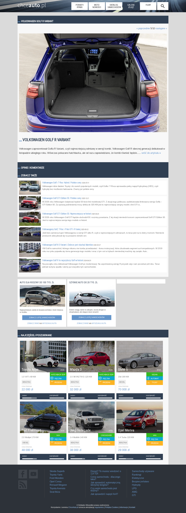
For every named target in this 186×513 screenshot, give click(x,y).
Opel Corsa (55, 481)
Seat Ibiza (55, 492)
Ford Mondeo (57, 478)
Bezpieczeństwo (140, 481)
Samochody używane (143, 471)
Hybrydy (136, 485)
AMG (134, 492)
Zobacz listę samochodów (42, 318)
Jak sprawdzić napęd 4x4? (104, 494)
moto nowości (97, 6)
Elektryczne (138, 478)
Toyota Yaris (56, 474)
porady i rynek (80, 6)
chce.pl (32, 3)
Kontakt (132, 507)
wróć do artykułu (151, 153)
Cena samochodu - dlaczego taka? (105, 478)
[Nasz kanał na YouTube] (33, 478)
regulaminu (99, 507)
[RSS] (23, 489)
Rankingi (136, 474)
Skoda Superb (57, 471)
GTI (134, 495)
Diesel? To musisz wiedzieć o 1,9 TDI (106, 472)
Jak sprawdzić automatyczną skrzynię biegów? (105, 483)
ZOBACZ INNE (33, 323)
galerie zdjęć (131, 6)
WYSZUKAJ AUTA (49, 323)
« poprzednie (143, 28)
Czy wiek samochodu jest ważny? (104, 489)
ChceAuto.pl (73, 507)
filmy (148, 5)
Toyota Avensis (57, 488)
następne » (161, 28)
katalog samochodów (114, 6)
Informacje (124, 507)
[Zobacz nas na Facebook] (23, 478)
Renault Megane (58, 485)
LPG (134, 488)
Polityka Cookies (111, 507)
